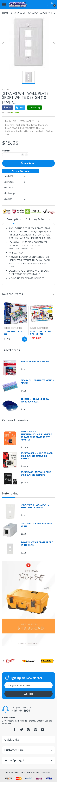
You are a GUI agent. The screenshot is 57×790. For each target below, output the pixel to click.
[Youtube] (42, 730)
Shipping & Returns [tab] (38, 219)
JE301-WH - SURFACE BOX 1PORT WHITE (37, 525)
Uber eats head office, (35, 131)
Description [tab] (13, 219)
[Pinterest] (35, 730)
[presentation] (50, 294)
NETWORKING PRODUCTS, (23, 128)
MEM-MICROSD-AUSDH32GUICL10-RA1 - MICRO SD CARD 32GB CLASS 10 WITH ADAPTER (36, 435)
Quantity (6, 150)
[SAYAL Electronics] (18, 4)
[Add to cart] (24, 339)
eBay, (39, 125)
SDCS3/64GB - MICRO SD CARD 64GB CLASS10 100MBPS (36, 473)
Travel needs (11, 350)
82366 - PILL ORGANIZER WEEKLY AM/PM (37, 381)
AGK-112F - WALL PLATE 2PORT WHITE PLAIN (37, 543)
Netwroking (10, 493)
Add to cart (30, 163)
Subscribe (28, 693)
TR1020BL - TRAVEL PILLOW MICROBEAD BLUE (35, 400)
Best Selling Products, (26, 125)
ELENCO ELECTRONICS (13, 328)
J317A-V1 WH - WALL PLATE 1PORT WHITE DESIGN (35, 506)
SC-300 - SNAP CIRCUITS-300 (14, 333)
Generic (5, 89)
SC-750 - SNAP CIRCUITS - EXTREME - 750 (41, 333)
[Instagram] (28, 730)
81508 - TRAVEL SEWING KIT (35, 361)
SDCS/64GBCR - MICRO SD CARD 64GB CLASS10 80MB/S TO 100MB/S (37, 456)
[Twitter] (21, 730)
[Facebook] (14, 730)
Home (5, 12)
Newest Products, (16, 131)
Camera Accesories (15, 420)
